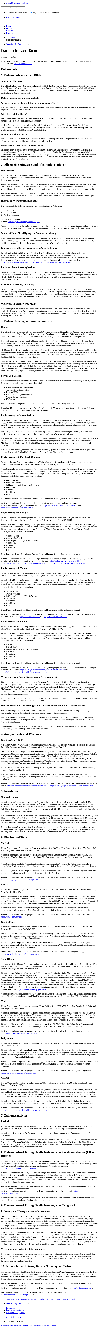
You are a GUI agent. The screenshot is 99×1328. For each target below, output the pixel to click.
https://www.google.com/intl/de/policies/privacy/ (26, 786)
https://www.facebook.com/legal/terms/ (17, 508)
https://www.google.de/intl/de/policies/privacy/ (20, 954)
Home (8, 26)
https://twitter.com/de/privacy (55, 616)
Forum (9, 28)
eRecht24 (10, 1299)
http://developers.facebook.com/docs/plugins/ (19, 1168)
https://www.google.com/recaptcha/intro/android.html (71, 786)
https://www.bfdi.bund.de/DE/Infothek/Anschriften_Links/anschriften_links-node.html (36, 262)
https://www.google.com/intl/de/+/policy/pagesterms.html (24, 563)
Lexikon (9, 31)
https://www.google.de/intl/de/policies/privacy (19, 880)
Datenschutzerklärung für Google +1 (43, 1299)
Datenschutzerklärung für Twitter (69, 1299)
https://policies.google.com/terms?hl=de (66, 561)
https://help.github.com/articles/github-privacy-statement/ (24, 672)
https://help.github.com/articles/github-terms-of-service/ (42, 670)
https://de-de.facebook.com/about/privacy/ (60, 505)
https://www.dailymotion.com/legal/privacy (18, 1073)
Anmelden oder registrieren (17, 3)
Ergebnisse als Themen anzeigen (45, 13)
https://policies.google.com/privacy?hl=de (68, 563)
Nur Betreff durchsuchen (19, 13)
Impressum (10, 1308)
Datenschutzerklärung (15, 1310)
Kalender (10, 33)
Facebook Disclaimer (22, 1299)
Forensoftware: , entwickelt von (28, 1326)
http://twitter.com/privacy (82, 1288)
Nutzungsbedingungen (15, 1312)
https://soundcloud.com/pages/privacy (32, 989)
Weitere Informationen (23, 64)
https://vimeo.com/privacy (11, 917)
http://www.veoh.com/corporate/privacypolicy (19, 1033)
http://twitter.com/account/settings (14, 1295)
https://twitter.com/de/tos (30, 616)
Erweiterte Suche (13, 17)
